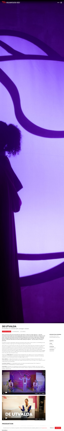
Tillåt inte (52, 427)
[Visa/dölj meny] (61, 2)
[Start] (11, 2)
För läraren (22, 331)
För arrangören (15, 331)
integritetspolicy (44, 427)
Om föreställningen (6, 331)
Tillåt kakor (58, 428)
